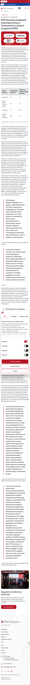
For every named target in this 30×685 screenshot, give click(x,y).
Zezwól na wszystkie (15, 361)
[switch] (26, 346)
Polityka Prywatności (5, 677)
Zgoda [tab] (5, 316)
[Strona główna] (10, 623)
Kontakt (3, 652)
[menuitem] (15, 629)
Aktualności (6, 11)
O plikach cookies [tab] (23, 316)
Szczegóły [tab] (13, 316)
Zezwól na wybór (15, 366)
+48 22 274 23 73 (7, 663)
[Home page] (1, 11)
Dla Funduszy (4, 632)
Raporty (3, 636)
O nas (2, 641)
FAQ (2, 645)
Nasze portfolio (5, 634)
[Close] (28, 1)
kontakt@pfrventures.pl (9, 667)
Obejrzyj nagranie (9, 607)
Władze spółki (5, 647)
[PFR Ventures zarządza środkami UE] (19, 9)
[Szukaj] (27, 8)
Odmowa (15, 371)
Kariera (3, 650)
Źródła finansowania (6, 639)
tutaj (8, 4)
